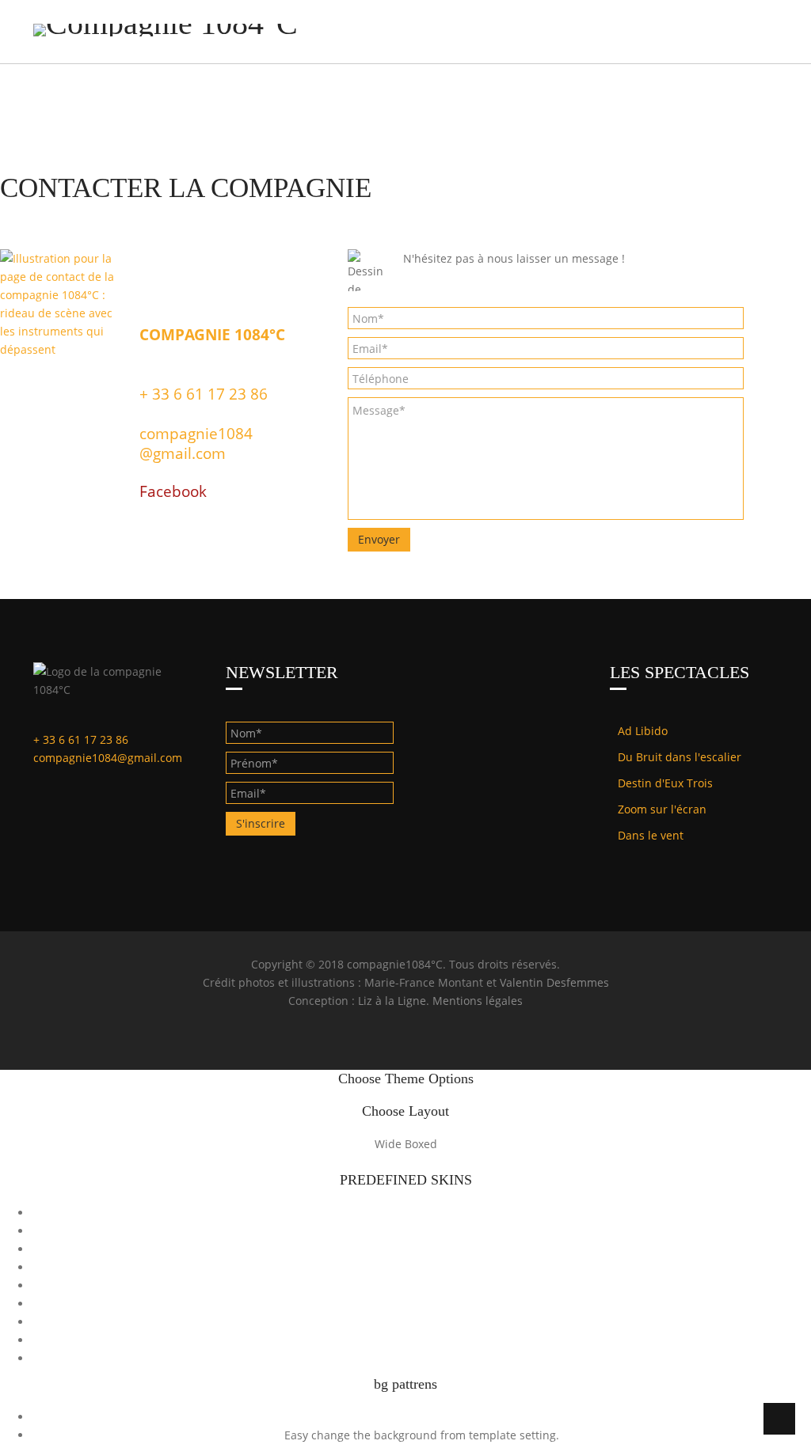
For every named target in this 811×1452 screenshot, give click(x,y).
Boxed (421, 1143)
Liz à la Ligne (392, 1000)
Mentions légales (477, 1000)
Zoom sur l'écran (662, 809)
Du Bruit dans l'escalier (679, 756)
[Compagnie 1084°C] (165, 29)
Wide (388, 1143)
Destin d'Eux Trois (665, 782)
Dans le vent (650, 835)
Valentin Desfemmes (554, 982)
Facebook (173, 491)
